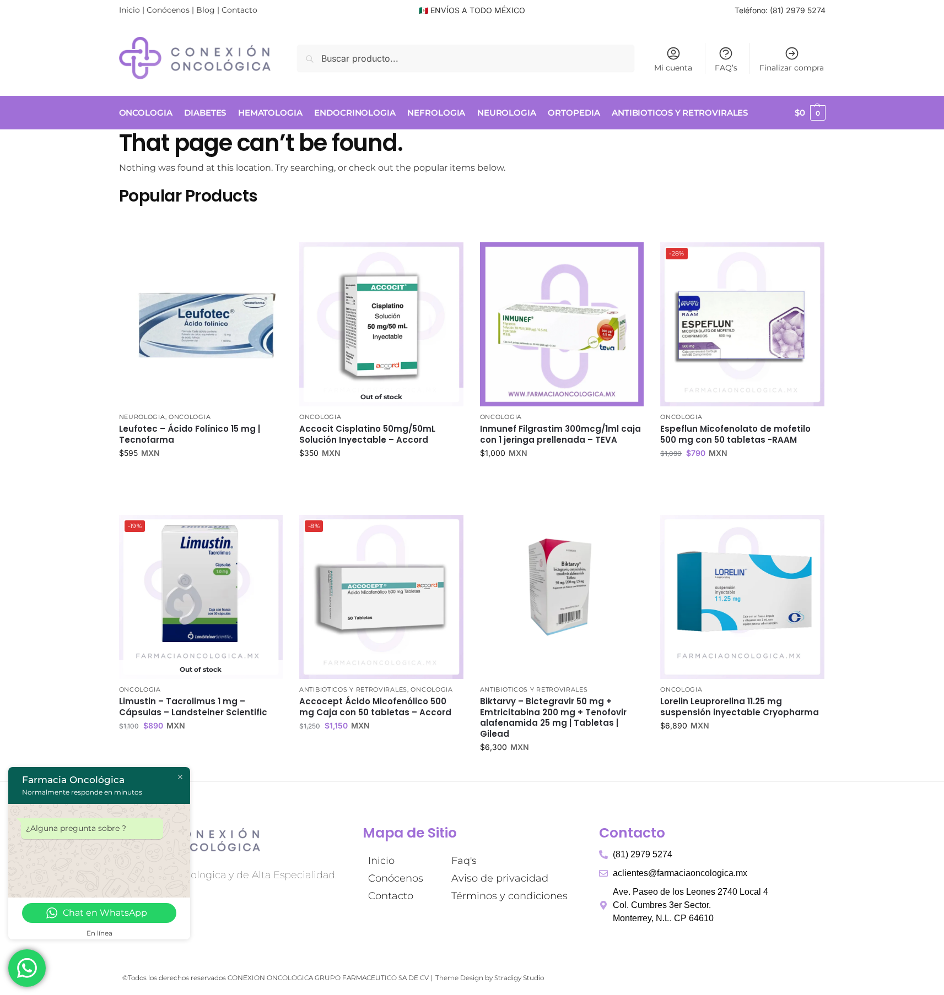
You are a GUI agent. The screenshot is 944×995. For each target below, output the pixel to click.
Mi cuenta (673, 68)
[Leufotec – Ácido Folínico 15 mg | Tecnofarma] (201, 324)
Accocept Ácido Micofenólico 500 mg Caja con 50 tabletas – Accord (375, 706)
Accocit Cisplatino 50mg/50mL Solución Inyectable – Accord (367, 434)
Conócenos (168, 10)
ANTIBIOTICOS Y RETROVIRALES (353, 689)
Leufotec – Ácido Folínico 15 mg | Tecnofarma (189, 434)
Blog (205, 10)
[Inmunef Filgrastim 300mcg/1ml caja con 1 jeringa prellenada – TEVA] (562, 324)
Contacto (239, 10)
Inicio (129, 10)
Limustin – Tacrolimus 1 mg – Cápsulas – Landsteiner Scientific (193, 706)
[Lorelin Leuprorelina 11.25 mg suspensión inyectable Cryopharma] (742, 597)
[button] (810, 112)
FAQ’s (726, 68)
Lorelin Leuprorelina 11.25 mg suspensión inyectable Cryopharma (739, 706)
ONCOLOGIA (190, 417)
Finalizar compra (791, 68)
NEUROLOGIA (142, 417)
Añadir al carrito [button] (200, 476)
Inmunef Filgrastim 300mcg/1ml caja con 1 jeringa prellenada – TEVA (560, 434)
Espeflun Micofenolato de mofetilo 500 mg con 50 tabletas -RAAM (735, 434)
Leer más (381, 476)
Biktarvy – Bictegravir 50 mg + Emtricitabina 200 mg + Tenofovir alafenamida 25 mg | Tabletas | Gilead (553, 717)
